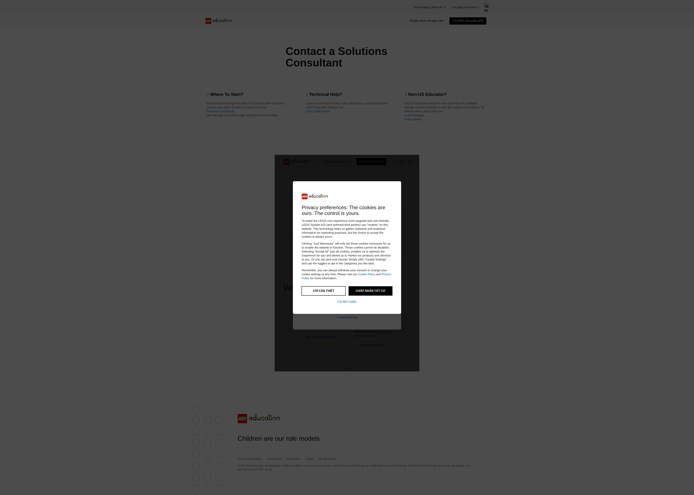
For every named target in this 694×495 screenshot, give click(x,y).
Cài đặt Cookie (347, 301)
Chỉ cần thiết (323, 290)
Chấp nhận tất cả (370, 290)
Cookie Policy (366, 274)
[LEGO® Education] (315, 196)
